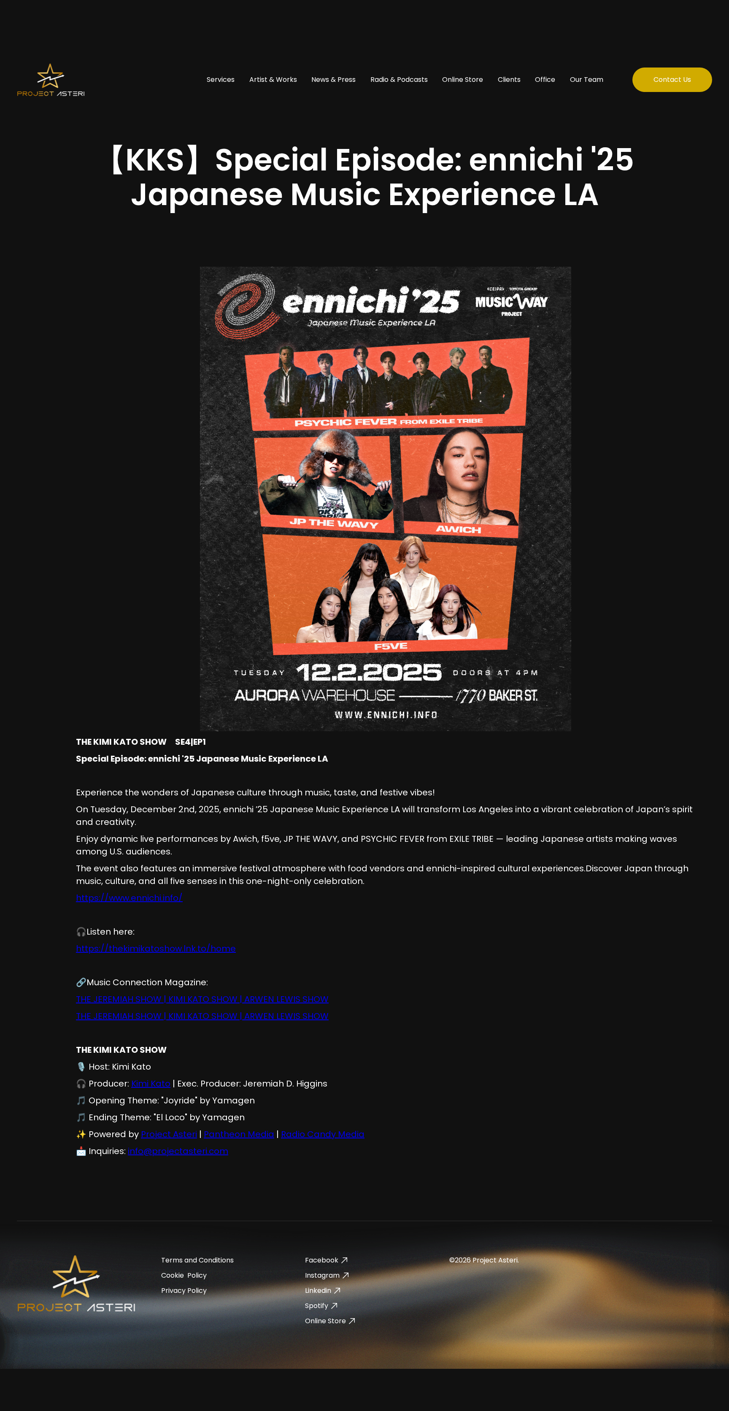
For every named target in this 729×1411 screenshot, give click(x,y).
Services (221, 79)
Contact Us (672, 79)
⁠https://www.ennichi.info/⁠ (129, 898)
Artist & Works (273, 79)
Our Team (586, 79)
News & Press (333, 79)
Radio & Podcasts (399, 79)
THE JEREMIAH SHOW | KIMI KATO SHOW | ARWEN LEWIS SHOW (202, 999)
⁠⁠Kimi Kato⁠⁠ (150, 1083)
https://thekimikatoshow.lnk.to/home (156, 948)
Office (545, 79)
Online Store (462, 79)
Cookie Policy (184, 1275)
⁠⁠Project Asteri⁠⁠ (169, 1134)
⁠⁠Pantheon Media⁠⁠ (239, 1134)
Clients (509, 79)
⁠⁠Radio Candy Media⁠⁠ (322, 1134)
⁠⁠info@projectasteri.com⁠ (178, 1151)
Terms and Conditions (197, 1260)
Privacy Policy (184, 1290)
